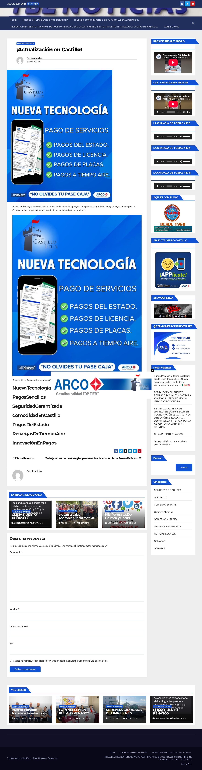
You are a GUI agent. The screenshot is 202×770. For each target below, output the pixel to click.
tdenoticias (36, 58)
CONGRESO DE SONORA (167, 490)
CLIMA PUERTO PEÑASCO (24, 516)
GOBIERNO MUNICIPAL (166, 519)
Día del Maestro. (25, 458)
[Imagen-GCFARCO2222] (101, 385)
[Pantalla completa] (188, 112)
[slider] (187, 136)
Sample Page (171, 27)
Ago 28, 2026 (20, 718)
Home (13, 20)
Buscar (157, 458)
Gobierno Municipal (164, 512)
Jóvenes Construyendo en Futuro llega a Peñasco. (106, 20)
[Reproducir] (157, 112)
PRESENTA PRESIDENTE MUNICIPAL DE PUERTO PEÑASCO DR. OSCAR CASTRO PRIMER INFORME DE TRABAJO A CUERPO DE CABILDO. (84, 27)
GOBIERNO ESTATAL (165, 505)
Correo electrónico (19, 626)
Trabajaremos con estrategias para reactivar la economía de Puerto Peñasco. (92, 458)
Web (12, 643)
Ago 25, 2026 (162, 718)
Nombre (14, 609)
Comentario (16, 552)
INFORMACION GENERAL (25, 43)
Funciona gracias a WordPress (19, 758)
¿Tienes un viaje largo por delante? (45, 20)
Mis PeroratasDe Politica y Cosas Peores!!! (118, 518)
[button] (193, 23)
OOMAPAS (159, 541)
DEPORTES (160, 497)
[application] (173, 104)
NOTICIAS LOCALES (165, 534)
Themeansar (53, 758)
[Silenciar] (184, 112)
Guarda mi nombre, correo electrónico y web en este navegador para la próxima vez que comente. (60, 661)
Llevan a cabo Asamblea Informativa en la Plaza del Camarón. (76, 520)
